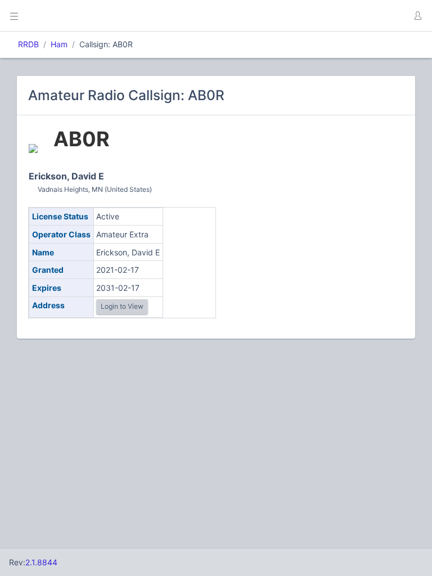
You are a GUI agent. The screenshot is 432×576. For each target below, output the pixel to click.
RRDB (28, 44)
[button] (417, 16)
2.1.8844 (41, 562)
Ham (59, 44)
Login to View (122, 306)
